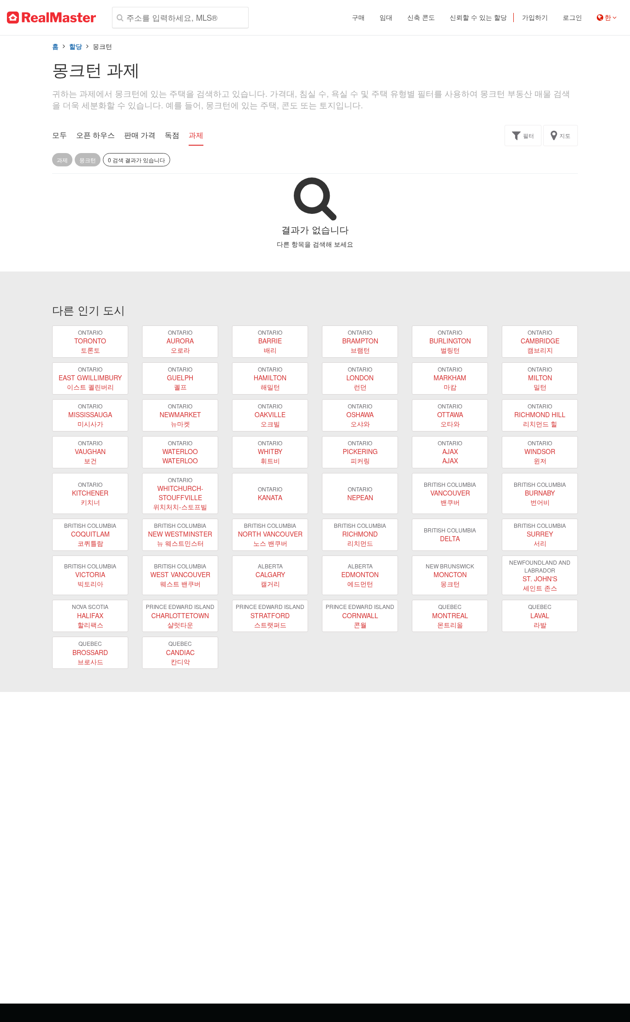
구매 (358, 17)
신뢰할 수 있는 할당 (478, 17)
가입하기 (535, 17)
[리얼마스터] (51, 18)
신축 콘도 (421, 17)
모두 (59, 135)
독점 (172, 135)
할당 (75, 46)
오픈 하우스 (95, 135)
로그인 (572, 17)
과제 (196, 135)
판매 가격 (139, 135)
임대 (386, 17)
